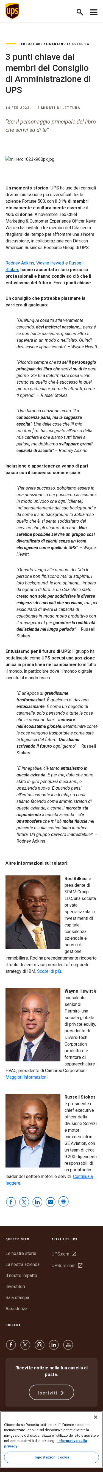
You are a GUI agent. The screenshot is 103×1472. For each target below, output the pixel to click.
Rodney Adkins (19, 263)
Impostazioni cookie (51, 1457)
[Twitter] (25, 1347)
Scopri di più (49, 971)
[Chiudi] (96, 1417)
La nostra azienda (22, 1264)
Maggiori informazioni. (26, 1077)
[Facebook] (10, 1347)
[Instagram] (39, 1347)
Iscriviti (48, 1393)
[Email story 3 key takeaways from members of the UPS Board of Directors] (50, 1202)
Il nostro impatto (21, 1275)
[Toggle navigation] (94, 11)
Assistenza (16, 1308)
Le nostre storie (20, 1253)
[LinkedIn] (53, 1347)
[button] (82, 11)
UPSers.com (67, 1265)
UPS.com (64, 1254)
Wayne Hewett (50, 263)
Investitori (15, 1286)
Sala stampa (17, 1297)
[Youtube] (68, 1347)
